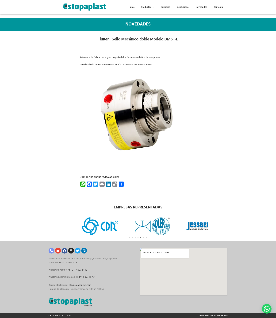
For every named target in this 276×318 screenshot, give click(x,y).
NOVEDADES (138, 24)
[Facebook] (64, 251)
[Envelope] (58, 251)
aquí (117, 64)
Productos (146, 7)
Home (132, 7)
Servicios (165, 7)
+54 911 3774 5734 (85, 277)
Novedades (201, 7)
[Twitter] (77, 251)
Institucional (182, 7)
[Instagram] (71, 251)
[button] (129, 237)
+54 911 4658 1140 (68, 262)
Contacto (218, 7)
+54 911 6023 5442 (77, 269)
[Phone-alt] (51, 251)
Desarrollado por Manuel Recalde (213, 315)
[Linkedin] (84, 251)
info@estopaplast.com (80, 285)
